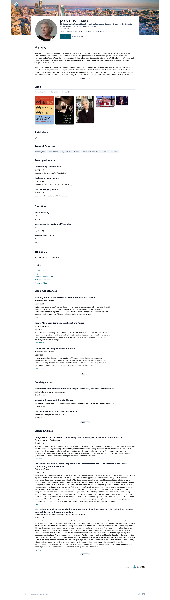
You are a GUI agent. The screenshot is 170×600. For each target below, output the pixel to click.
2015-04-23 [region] (40, 395)
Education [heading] (40, 206)
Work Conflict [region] (113, 152)
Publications (40, 92)
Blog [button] (36, 273)
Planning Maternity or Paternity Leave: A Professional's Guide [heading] (65, 297)
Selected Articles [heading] (44, 430)
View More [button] (38, 317)
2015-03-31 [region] (40, 329)
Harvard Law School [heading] (44, 235)
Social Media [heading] (42, 132)
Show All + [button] (85, 79)
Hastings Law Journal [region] (42, 469)
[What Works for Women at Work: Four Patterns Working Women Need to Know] (44, 110)
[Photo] (85, 109)
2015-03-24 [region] (40, 355)
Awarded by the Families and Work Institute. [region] (51, 196)
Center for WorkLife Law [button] (44, 277)
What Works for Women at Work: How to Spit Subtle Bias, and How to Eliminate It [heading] (74, 388)
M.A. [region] (36, 227)
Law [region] (36, 242)
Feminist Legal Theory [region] (56, 152)
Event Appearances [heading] (45, 382)
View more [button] (38, 459)
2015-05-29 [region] (40, 304)
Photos (53, 92)
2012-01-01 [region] (40, 170)
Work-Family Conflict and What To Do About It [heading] (57, 411)
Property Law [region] (40, 152)
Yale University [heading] (42, 212)
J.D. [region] (36, 239)
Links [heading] (38, 265)
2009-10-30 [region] (40, 406)
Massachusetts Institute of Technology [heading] (54, 224)
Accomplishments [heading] (45, 160)
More (74, 36)
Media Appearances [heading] (46, 290)
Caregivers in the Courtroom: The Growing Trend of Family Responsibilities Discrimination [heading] (78, 437)
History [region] (37, 219)
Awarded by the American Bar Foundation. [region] (50, 173)
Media (38, 86)
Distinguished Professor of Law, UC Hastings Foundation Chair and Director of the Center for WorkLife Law (96, 25)
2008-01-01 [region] (40, 472)
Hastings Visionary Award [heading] (47, 178)
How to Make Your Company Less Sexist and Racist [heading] (59, 323)
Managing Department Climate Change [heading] (54, 400)
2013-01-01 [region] (40, 181)
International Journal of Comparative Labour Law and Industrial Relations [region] (60, 515)
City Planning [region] (39, 230)
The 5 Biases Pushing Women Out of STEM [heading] (55, 348)
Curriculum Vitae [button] (41, 283)
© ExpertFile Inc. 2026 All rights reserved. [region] (36, 594)
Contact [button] (65, 36)
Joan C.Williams (74, 21)
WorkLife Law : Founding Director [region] (47, 257)
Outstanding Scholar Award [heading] (48, 166)
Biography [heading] (40, 47)
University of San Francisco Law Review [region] (48, 440)
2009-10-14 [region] (40, 418)
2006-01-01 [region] (40, 443)
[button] (36, 138)
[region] (98, 29)
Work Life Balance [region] (72, 152)
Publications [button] (39, 270)
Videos (65, 92)
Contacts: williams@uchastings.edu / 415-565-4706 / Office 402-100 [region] (82, 31)
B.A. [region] (36, 216)
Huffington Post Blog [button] (42, 280)
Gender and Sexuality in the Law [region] (94, 152)
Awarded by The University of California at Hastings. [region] (54, 184)
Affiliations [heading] (41, 252)
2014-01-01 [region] (40, 193)
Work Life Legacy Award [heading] (46, 189)
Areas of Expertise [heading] (45, 146)
